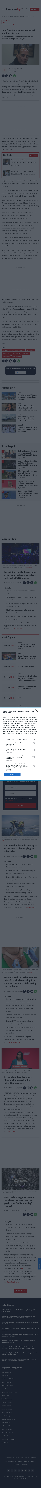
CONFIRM (12, 774)
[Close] (37, 711)
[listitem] (20, 739)
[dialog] (20, 744)
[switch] (33, 743)
